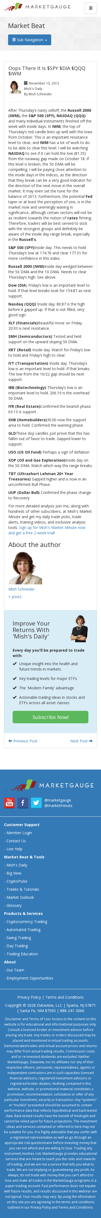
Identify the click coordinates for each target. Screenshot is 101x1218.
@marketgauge (57, 800)
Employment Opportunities (29, 978)
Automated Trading (23, 929)
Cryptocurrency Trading (26, 921)
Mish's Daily (16, 865)
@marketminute (58, 805)
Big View (13, 873)
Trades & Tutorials (22, 889)
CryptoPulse (16, 881)
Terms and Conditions (64, 997)
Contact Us (16, 840)
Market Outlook (20, 897)
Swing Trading (18, 937)
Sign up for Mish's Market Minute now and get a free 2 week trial (46, 530)
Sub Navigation (30, 39)
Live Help (14, 848)
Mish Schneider (21, 589)
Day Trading (17, 945)
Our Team (15, 970)
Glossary (14, 905)
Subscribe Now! (51, 717)
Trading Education (22, 953)
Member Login (19, 832)
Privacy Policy (29, 997)
